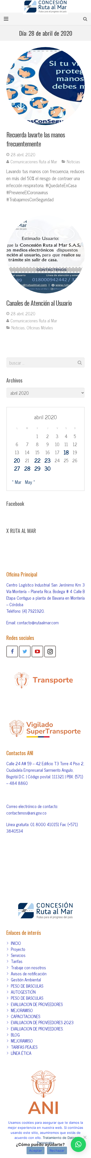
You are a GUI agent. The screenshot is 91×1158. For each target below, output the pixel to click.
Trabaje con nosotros (28, 967)
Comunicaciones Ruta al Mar (33, 161)
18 (66, 452)
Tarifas (16, 961)
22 (37, 460)
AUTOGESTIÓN (23, 992)
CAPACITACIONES (25, 1016)
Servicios (18, 955)
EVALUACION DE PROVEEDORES (37, 1004)
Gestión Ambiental (26, 979)
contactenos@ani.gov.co (26, 812)
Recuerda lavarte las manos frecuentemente (35, 139)
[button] (78, 1144)
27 (17, 468)
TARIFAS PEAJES (24, 1047)
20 (17, 460)
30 (47, 468)
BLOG (15, 1034)
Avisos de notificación (29, 973)
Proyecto (18, 949)
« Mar (16, 482)
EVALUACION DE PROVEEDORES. (37, 1028)
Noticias (73, 161)
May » (30, 482)
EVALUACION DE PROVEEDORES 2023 (42, 1022)
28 (27, 468)
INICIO (16, 943)
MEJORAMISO (22, 1010)
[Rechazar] (84, 1137)
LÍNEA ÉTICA (21, 1053)
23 (47, 460)
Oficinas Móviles (40, 327)
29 (37, 468)
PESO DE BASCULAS (27, 986)
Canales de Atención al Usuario (39, 303)
